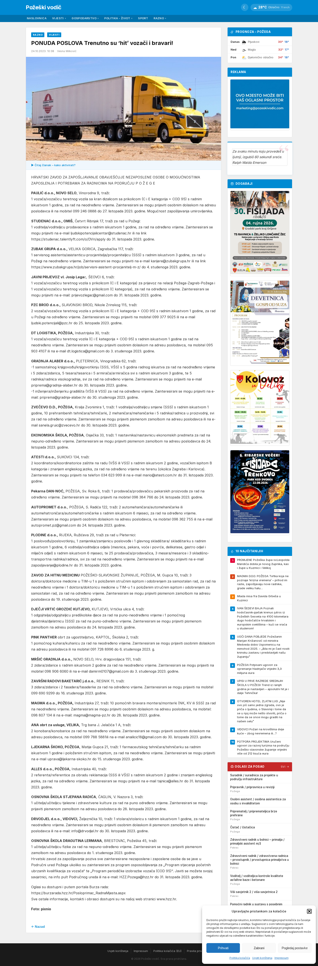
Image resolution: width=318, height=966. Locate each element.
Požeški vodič (43, 7)
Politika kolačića (240, 958)
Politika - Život (118, 18)
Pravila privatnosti (199, 951)
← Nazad (38, 926)
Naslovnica (37, 18)
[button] (309, 911)
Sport (143, 18)
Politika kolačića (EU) (167, 951)
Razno (160, 18)
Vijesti (59, 18)
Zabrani (259, 948)
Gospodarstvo (85, 18)
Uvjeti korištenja (262, 958)
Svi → (285, 766)
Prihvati (223, 948)
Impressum (282, 958)
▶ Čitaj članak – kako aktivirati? (53, 165)
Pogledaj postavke (295, 948)
